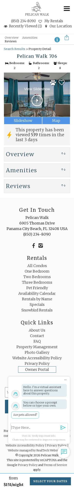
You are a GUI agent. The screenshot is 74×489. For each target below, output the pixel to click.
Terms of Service (55, 465)
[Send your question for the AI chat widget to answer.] (63, 427)
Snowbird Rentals (37, 310)
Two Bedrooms (37, 276)
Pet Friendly (37, 288)
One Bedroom (37, 271)
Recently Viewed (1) (25, 26)
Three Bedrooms (37, 282)
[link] (61, 82)
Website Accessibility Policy (37, 358)
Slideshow (23, 120)
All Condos (37, 265)
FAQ (37, 341)
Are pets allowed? (25, 415)
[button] (68, 11)
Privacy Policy (37, 363)
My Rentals (53, 21)
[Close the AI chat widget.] (65, 379)
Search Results (14, 49)
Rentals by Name (37, 299)
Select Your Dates (50, 481)
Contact (37, 335)
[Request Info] (57, 39)
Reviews (11, 41)
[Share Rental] (66, 39)
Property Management (37, 346)
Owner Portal (37, 369)
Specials (37, 304)
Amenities (29, 37)
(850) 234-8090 (23, 21)
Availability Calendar (37, 293)
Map (56, 120)
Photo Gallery (37, 352)
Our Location (61, 26)
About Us (37, 330)
